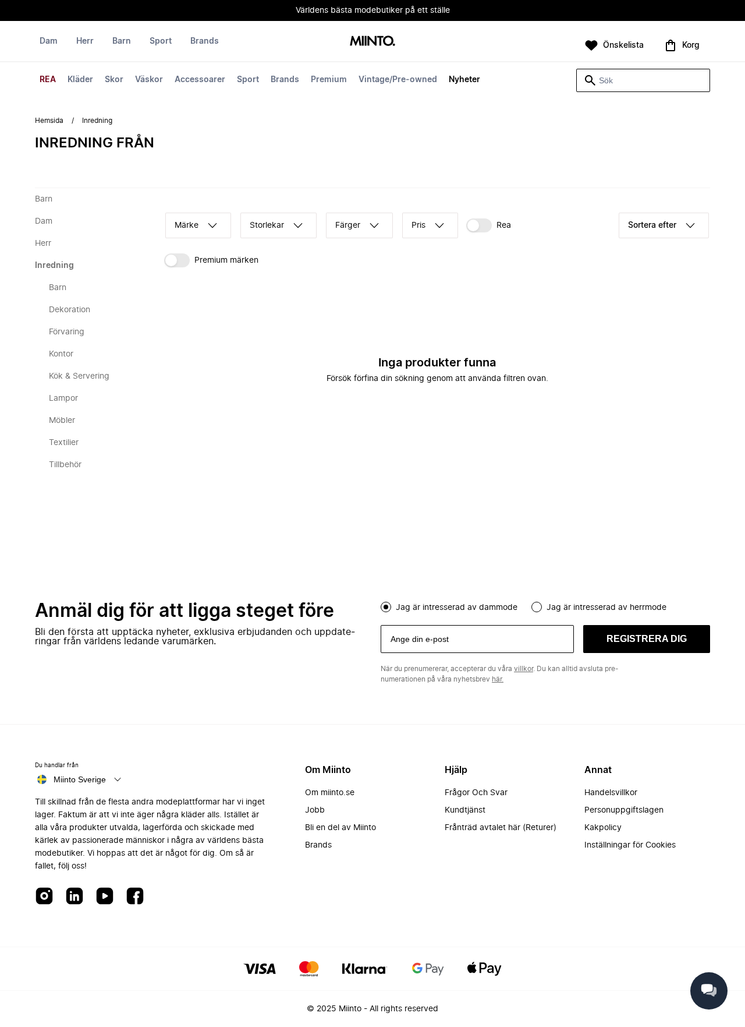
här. (497, 679)
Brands (285, 80)
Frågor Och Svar (476, 793)
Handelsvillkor (610, 793)
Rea (503, 225)
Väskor (149, 80)
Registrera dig (646, 639)
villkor (523, 668)
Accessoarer (200, 80)
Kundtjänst (465, 810)
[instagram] (44, 897)
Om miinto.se (329, 793)
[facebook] (135, 897)
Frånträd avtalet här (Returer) (500, 828)
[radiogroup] (545, 605)
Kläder (80, 80)
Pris (418, 225)
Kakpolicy (603, 828)
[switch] (488, 225)
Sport (248, 80)
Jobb (315, 810)
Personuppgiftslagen (624, 810)
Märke (186, 225)
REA (48, 80)
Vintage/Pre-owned (398, 80)
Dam (49, 41)
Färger (347, 225)
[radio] (386, 607)
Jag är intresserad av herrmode (606, 608)
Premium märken (226, 260)
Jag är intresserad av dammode (456, 608)
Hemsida (49, 120)
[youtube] (104, 897)
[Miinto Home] (372, 41)
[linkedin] (74, 897)
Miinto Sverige (80, 779)
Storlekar (267, 225)
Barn (121, 41)
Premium (329, 80)
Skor (114, 80)
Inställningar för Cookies (630, 845)
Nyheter (464, 80)
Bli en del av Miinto (340, 828)
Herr (85, 41)
